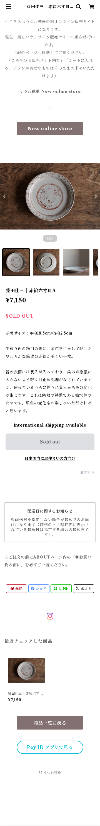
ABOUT (42, 557)
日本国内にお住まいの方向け (50, 458)
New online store (50, 128)
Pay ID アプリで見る (50, 747)
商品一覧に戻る (50, 723)
